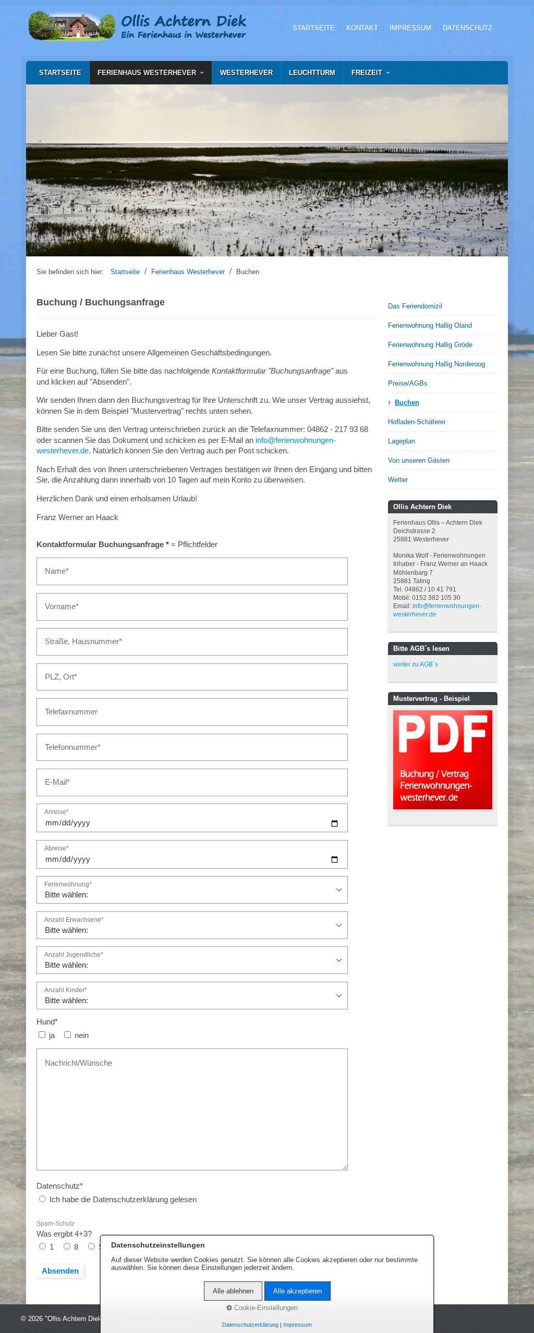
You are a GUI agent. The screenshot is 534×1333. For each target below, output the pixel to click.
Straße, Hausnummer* (75, 636)
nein (82, 1035)
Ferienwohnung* (68, 884)
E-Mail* (54, 777)
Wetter (398, 480)
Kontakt (362, 28)
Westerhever (246, 73)
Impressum (410, 28)
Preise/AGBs (408, 383)
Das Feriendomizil (415, 306)
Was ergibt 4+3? (64, 1229)
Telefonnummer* (67, 742)
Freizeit (366, 73)
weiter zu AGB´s (415, 664)
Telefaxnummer (66, 706)
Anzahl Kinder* (65, 990)
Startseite (314, 28)
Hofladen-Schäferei (416, 422)
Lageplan (401, 441)
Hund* (47, 1022)
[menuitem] (60, 72)
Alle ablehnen (233, 1291)
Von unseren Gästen (419, 460)
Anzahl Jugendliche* (73, 955)
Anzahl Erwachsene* (74, 920)
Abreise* (56, 848)
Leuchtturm (312, 73)
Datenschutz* (60, 1186)
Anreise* (56, 812)
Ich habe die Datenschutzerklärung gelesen (123, 1199)
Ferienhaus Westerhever (147, 73)
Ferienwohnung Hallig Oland (430, 325)
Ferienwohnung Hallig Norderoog (436, 364)
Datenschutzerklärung (250, 1325)
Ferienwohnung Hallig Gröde (430, 345)
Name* (54, 566)
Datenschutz (467, 28)
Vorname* (58, 601)
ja (52, 1035)
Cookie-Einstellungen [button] (265, 1308)
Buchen (407, 402)
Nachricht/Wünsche (72, 1057)
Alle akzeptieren (297, 1291)
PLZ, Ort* (57, 672)
